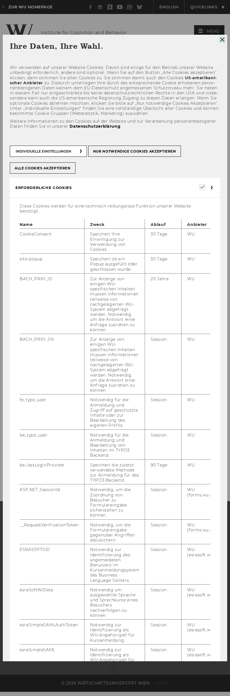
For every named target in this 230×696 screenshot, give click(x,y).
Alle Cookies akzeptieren (43, 168)
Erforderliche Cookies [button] (43, 187)
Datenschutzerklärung (95, 126)
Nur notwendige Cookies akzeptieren (134, 151)
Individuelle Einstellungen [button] (43, 151)
